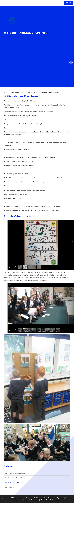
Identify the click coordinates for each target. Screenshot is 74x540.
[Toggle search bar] (3, 3)
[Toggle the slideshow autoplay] (71, 62)
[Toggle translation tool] (8, 3)
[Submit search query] (24, 2)
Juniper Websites (47, 498)
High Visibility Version (63, 498)
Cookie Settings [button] (55, 500)
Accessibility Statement (30, 500)
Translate (16, 3)
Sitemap (16, 500)
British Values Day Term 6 (50, 92)
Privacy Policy (45, 500)
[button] (11, 242)
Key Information (17, 92)
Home (5, 92)
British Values (32, 92)
